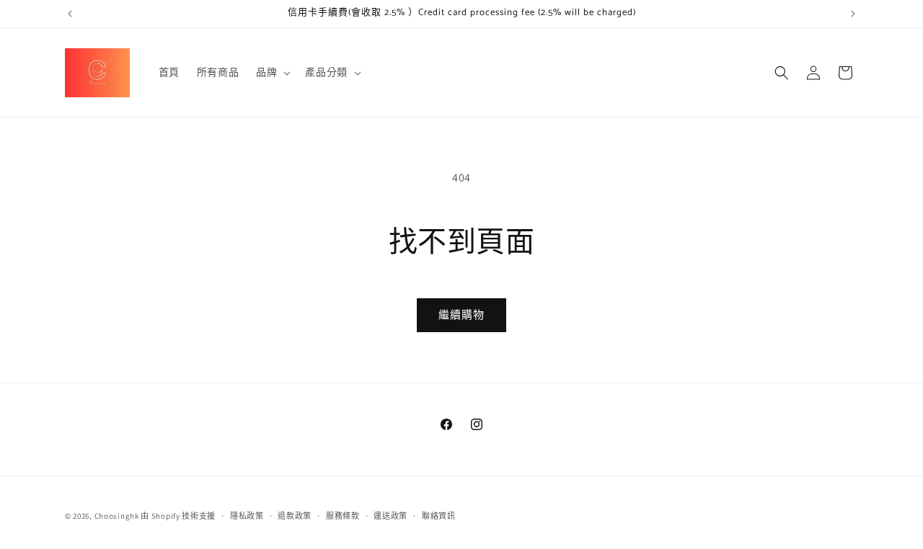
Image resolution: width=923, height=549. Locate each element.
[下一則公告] (853, 13)
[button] (271, 72)
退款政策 (295, 516)
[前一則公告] (70, 13)
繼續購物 (461, 314)
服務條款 (343, 516)
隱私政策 (247, 516)
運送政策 (390, 516)
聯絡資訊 (439, 516)
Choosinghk (116, 516)
